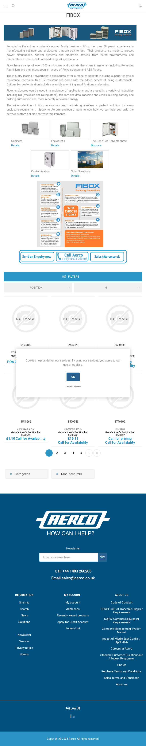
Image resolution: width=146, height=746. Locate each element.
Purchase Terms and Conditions (122, 671)
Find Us (121, 665)
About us (121, 684)
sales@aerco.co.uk (78, 578)
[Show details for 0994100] (26, 318)
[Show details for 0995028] (73, 318)
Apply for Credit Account (72, 622)
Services (24, 641)
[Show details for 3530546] (120, 318)
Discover (96, 145)
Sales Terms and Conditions (121, 678)
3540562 (26, 421)
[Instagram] (72, 716)
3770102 (120, 421)
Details (15, 145)
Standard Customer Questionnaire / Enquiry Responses (121, 656)
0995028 (73, 345)
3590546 (73, 421)
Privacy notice (24, 648)
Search (24, 609)
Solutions (24, 622)
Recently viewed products (73, 615)
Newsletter (24, 635)
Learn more (73, 386)
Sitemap (24, 602)
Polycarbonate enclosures (49, 76)
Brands (24, 654)
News (24, 615)
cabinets (31, 50)
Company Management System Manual (121, 630)
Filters (73, 276)
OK (73, 376)
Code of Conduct (122, 602)
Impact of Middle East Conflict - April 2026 (121, 640)
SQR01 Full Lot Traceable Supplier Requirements (122, 610)
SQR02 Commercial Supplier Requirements (121, 620)
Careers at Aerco (121, 648)
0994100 (26, 345)
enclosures (50, 50)
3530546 (120, 345)
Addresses (73, 609)
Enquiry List (73, 628)
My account (73, 602)
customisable (123, 80)
